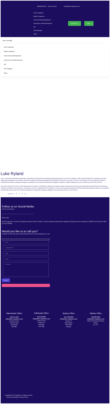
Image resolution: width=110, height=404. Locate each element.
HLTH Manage (37, 30)
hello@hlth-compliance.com (72, 6)
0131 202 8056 (41, 317)
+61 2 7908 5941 (68, 317)
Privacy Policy (24, 397)
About (35, 34)
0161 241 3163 (52, 6)
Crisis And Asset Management (42, 20)
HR (34, 27)
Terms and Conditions (12, 397)
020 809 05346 (95, 317)
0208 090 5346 (41, 6)
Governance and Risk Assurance (42, 23)
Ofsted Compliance (38, 16)
